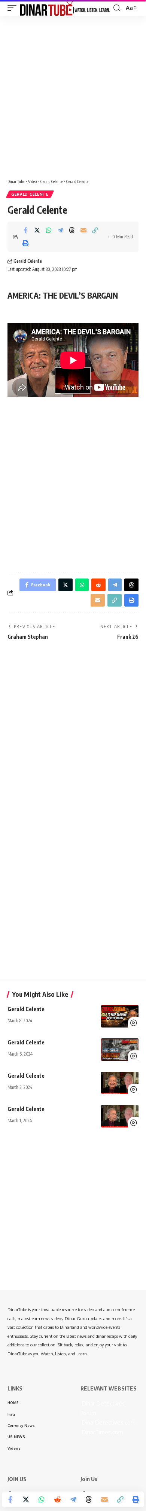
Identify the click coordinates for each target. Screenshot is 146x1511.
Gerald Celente (30, 194)
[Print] (25, 243)
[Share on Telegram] (60, 230)
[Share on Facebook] (25, 230)
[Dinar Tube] (65, 8)
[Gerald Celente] (120, 1016)
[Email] (83, 230)
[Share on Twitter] (37, 230)
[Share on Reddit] (57, 1499)
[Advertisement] (73, 94)
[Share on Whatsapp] (48, 230)
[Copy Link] (95, 230)
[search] (117, 8)
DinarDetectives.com (108, 1422)
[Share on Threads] (72, 230)
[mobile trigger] (13, 8)
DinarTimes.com (101, 1432)
